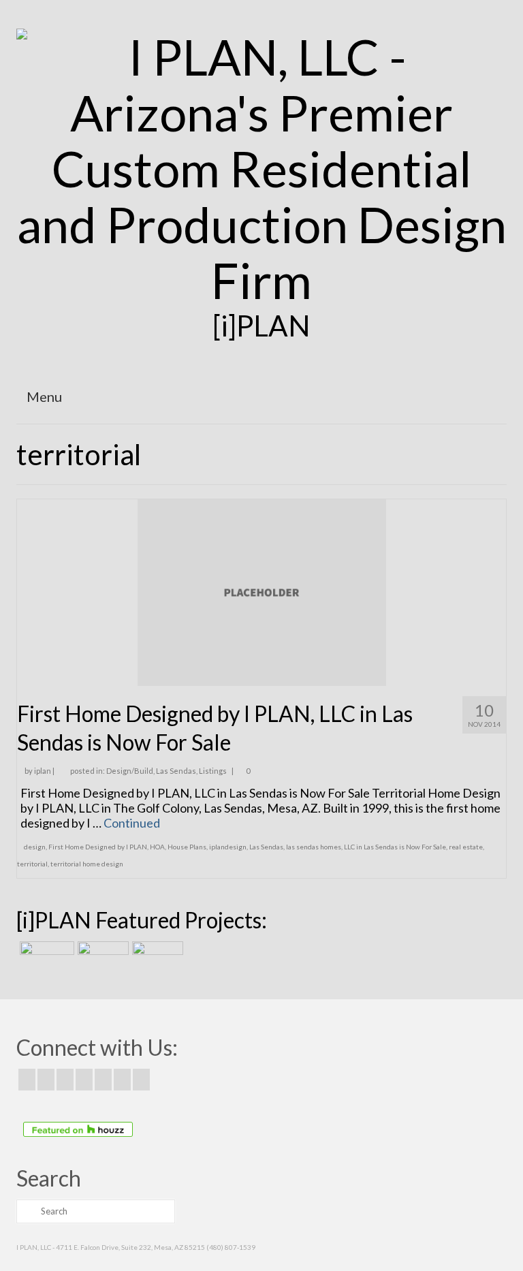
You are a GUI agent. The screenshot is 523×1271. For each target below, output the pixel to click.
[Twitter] (45, 1079)
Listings (213, 770)
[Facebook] (26, 1079)
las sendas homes (313, 847)
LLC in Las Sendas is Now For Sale (395, 847)
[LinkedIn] (122, 1079)
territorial (32, 864)
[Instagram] (65, 1079)
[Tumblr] (141, 1079)
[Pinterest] (103, 1079)
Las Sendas (176, 770)
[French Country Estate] (45, 958)
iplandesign (228, 847)
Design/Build (129, 770)
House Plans (187, 847)
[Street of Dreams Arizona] (156, 958)
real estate (466, 847)
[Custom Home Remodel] (101, 958)
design (35, 847)
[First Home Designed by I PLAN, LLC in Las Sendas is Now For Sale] (262, 590)
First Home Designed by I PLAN (97, 847)
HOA (157, 847)
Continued (132, 822)
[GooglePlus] (84, 1079)
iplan (42, 770)
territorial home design (86, 864)
